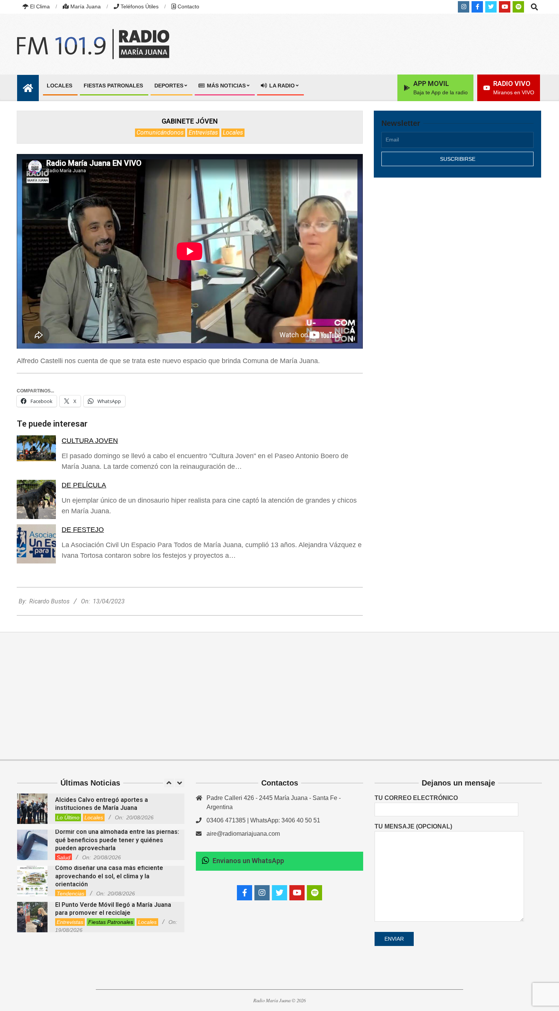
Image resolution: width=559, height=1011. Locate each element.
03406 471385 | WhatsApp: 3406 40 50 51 (263, 820)
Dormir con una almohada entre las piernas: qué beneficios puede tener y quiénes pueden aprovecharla (117, 840)
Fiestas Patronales (110, 922)
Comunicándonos (160, 132)
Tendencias (70, 893)
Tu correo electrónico (416, 798)
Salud (63, 857)
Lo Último (68, 817)
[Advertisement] (457, 250)
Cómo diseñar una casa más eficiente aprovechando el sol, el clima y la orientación (109, 876)
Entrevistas (203, 132)
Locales (233, 132)
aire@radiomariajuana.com (243, 833)
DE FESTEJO (83, 529)
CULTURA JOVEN (90, 440)
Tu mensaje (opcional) (413, 826)
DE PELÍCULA (84, 485)
